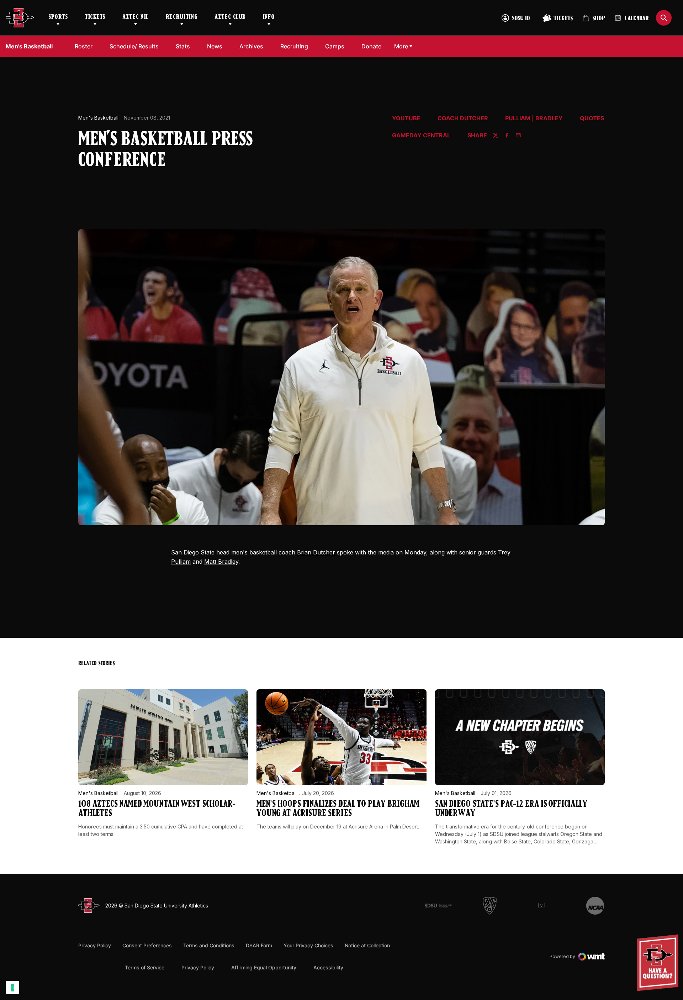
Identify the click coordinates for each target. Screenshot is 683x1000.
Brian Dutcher (316, 552)
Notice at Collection (367, 945)
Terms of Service (144, 967)
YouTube (406, 118)
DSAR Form (259, 945)
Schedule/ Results (134, 46)
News (214, 46)
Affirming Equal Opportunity (263, 967)
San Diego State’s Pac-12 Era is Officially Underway (511, 809)
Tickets (95, 17)
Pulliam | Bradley (534, 118)
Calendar (637, 19)
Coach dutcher (463, 118)
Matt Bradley (221, 561)
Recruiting (181, 17)
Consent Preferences (147, 945)
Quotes (592, 118)
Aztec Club (230, 17)
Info (269, 17)
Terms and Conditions (208, 945)
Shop (594, 21)
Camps (337, 46)
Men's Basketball (98, 118)
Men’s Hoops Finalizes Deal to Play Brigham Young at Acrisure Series (337, 809)
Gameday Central (421, 136)
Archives (251, 46)
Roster (83, 46)
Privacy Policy (94, 945)
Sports (58, 17)
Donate (373, 46)
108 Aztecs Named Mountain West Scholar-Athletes (156, 809)
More (401, 46)
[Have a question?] (658, 963)
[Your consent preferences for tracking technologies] (12, 987)
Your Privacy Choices (308, 945)
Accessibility (328, 967)
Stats (183, 46)
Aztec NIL (135, 17)
